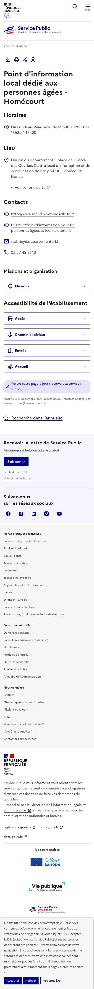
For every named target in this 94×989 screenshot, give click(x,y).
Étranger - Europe (15, 600)
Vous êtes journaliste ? (18, 732)
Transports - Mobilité (17, 578)
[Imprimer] (16, 60)
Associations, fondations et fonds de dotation (34, 614)
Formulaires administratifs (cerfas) (26, 640)
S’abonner (16, 461)
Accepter (13, 980)
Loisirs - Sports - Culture (19, 607)
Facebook (8, 513)
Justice (8, 592)
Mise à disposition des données (24, 702)
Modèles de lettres (16, 655)
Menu (87, 10)
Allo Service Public (16, 669)
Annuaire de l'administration (22, 677)
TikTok (21, 513)
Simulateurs (11, 647)
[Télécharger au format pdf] (8, 60)
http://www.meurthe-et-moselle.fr (40, 214)
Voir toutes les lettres (17, 478)
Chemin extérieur (30, 334)
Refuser (31, 980)
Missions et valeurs (16, 710)
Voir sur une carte (30, 187)
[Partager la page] (25, 60)
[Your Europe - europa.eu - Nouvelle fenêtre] (47, 862)
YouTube (59, 513)
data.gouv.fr (13, 837)
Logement (10, 570)
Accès (20, 318)
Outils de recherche (16, 662)
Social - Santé (12, 556)
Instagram (46, 513)
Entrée (20, 350)
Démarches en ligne (16, 633)
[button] (34, 60)
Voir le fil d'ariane (15, 46)
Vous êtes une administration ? (24, 724)
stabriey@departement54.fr (35, 241)
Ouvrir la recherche (74, 6)
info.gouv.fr (49, 827)
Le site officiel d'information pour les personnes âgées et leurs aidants (43, 227)
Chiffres (9, 695)
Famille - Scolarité (15, 548)
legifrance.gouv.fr (17, 827)
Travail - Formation (16, 563)
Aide (7, 717)
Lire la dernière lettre (17, 472)
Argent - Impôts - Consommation (25, 585)
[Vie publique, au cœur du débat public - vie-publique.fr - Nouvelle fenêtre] (47, 887)
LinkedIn (33, 513)
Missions (22, 286)
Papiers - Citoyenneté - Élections (25, 541)
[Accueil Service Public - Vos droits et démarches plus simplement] (33, 34)
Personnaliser (52, 980)
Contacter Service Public (20, 739)
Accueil (21, 366)
